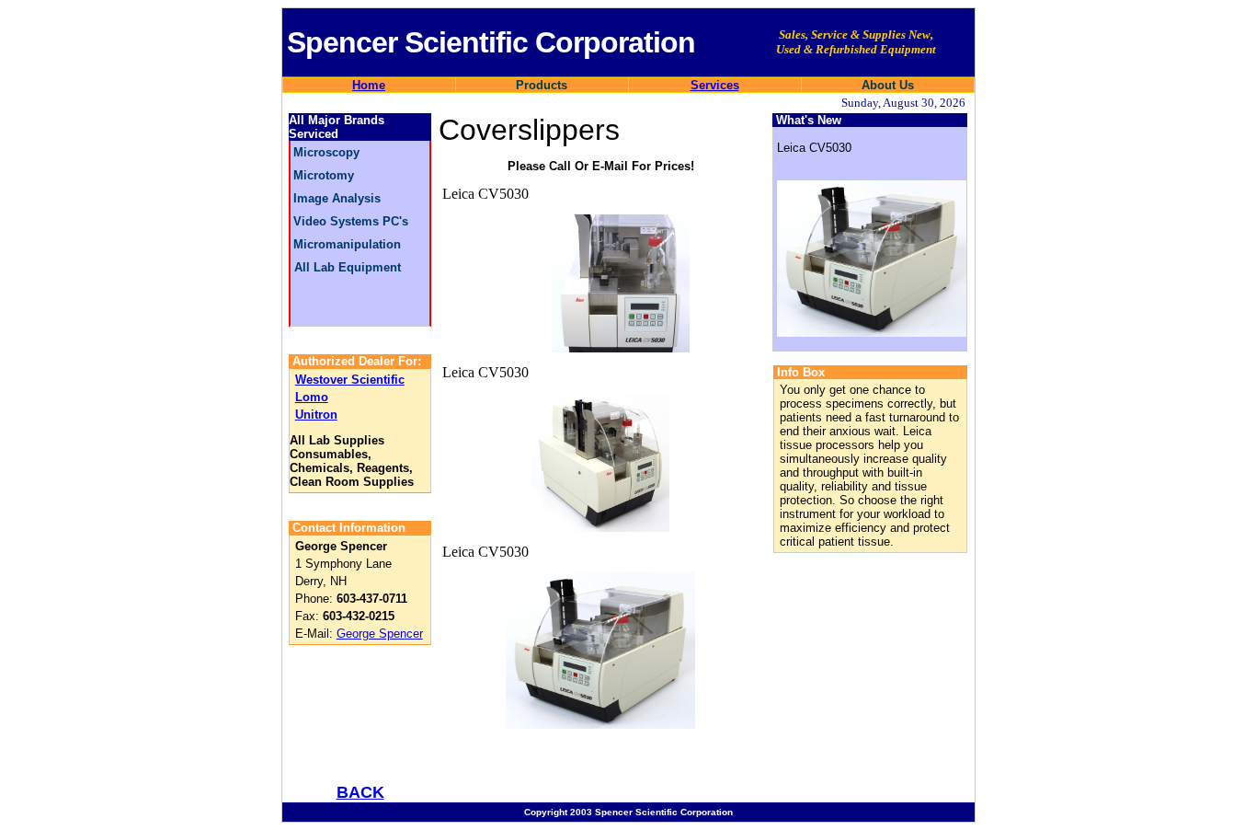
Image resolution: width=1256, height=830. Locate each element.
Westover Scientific (350, 379)
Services (715, 85)
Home (368, 85)
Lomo (311, 397)
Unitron (316, 414)
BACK (360, 792)
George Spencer (380, 633)
